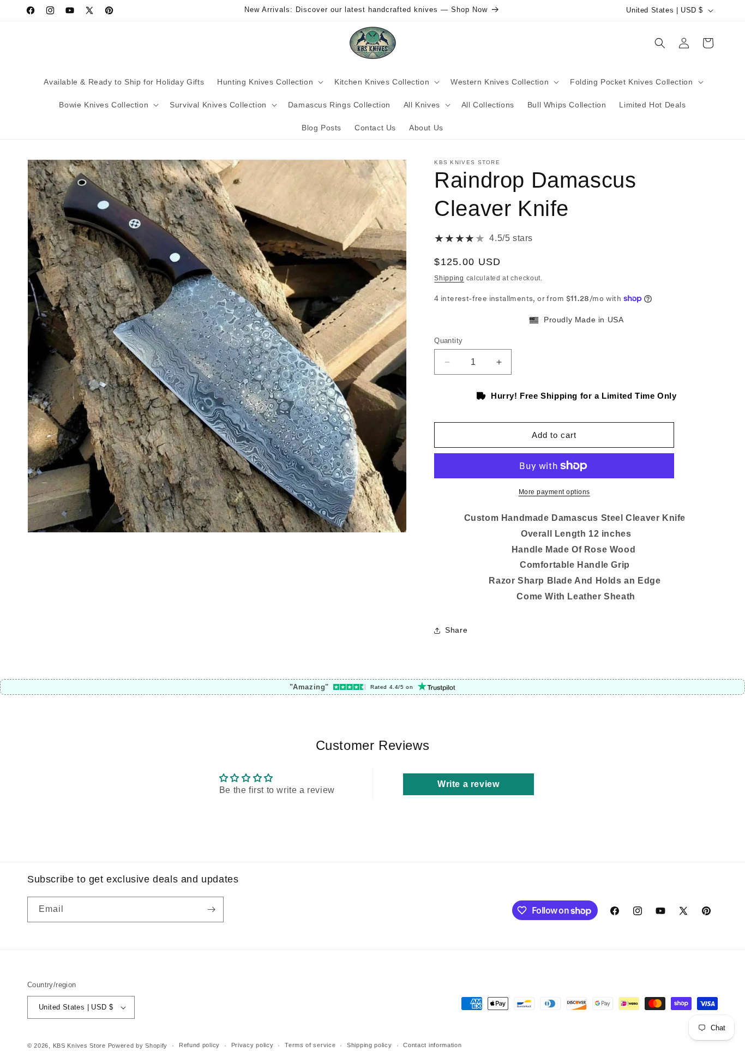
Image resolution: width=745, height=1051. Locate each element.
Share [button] (456, 630)
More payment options (554, 492)
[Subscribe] (211, 909)
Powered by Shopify (138, 1045)
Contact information (432, 1045)
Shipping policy (369, 1045)
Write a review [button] (468, 784)
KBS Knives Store (79, 1045)
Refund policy (199, 1045)
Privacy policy (252, 1045)
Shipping (449, 278)
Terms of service (310, 1045)
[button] (269, 81)
